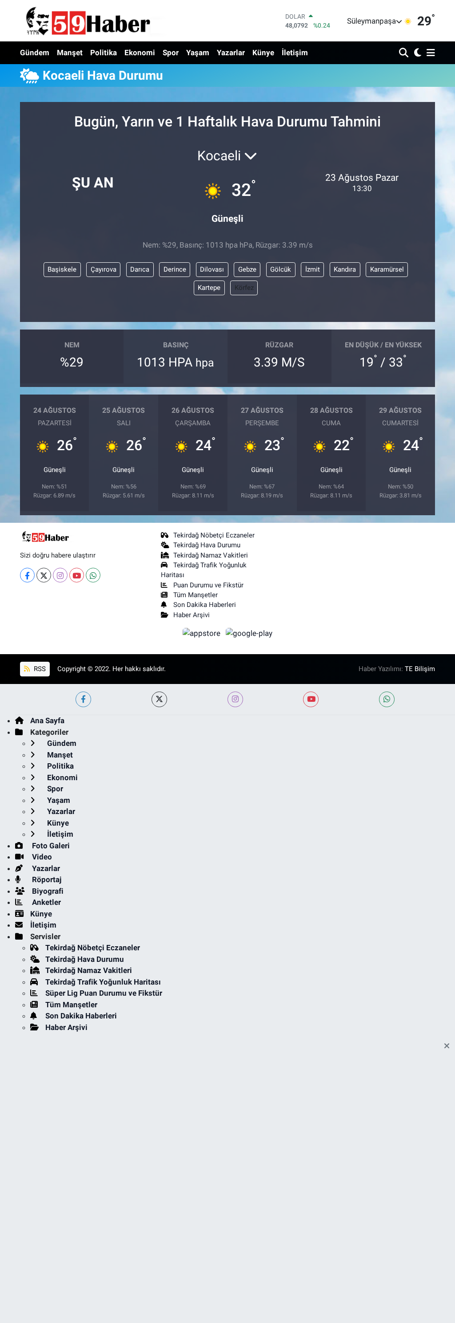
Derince (175, 269)
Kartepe (209, 288)
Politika (103, 52)
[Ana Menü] (429, 53)
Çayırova (103, 269)
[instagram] (235, 699)
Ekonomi (139, 52)
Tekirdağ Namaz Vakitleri (210, 555)
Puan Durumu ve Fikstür (208, 585)
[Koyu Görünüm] (416, 53)
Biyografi (47, 891)
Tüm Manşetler (195, 595)
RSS (39, 669)
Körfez (244, 288)
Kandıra (345, 269)
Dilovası (212, 269)
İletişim (295, 52)
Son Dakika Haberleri (204, 605)
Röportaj (45, 879)
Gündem (34, 52)
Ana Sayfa (47, 720)
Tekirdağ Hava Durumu (206, 545)
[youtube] (311, 699)
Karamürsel (387, 269)
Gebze (247, 269)
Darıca (139, 269)
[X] (43, 575)
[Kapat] (449, 1046)
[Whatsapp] (93, 575)
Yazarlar (231, 52)
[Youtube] (76, 575)
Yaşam (197, 52)
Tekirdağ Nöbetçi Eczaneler (214, 535)
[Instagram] (60, 575)
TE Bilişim (420, 669)
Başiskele (62, 269)
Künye (263, 52)
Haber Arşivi (191, 615)
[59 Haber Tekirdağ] (109, 21)
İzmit (312, 269)
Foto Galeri (50, 845)
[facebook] (83, 699)
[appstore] (202, 632)
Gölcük (280, 269)
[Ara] (404, 53)
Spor (171, 52)
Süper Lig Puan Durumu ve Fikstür (103, 993)
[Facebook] (27, 575)
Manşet (70, 52)
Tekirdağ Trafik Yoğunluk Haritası (103, 981)
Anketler (45, 902)
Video (41, 856)
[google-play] (249, 632)
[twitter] (159, 699)
